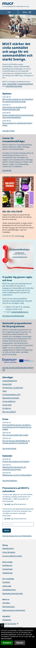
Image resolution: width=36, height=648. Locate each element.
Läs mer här (6, 170)
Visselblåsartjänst (9, 590)
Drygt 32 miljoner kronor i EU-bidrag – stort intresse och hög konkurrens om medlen (16, 427)
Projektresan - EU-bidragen (12, 388)
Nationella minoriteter (10, 398)
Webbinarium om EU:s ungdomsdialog (17, 475)
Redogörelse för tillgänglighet (13, 610)
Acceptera (7, 642)
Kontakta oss (7, 565)
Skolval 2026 (7, 384)
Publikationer (7, 573)
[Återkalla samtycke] (2, 625)
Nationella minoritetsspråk (12, 593)
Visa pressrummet (9, 448)
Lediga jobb (6, 586)
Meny (25, 12)
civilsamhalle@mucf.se (19, 312)
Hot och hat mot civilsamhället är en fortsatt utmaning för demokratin (16, 442)
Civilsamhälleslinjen (9, 381)
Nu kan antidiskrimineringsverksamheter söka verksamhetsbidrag (18, 116)
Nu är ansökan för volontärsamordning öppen (17, 124)
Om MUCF (6, 582)
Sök (9, 12)
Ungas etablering (9, 401)
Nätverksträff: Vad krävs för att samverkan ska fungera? (14, 468)
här (23, 236)
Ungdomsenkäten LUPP (11, 394)
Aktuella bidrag (8, 548)
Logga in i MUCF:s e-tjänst (12, 556)
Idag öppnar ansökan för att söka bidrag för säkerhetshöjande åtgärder (17, 100)
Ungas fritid (6, 405)
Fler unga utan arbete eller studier (15, 435)
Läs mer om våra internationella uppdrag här (18, 368)
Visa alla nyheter (8, 131)
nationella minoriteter (14, 86)
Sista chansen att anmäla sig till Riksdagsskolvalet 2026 (14, 108)
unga (4, 84)
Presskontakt (7, 569)
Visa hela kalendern (9, 480)
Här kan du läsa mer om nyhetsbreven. (17, 536)
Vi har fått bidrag (8, 552)
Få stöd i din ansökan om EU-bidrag (15, 461)
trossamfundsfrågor (25, 84)
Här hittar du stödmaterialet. (13, 316)
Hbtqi (4, 391)
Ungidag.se (6, 408)
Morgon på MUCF (9, 412)
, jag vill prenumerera (15, 504)
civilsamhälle (12, 84)
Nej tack (19, 642)
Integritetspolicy (8, 606)
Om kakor (6, 603)
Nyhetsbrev (6, 620)
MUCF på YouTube (9, 623)
